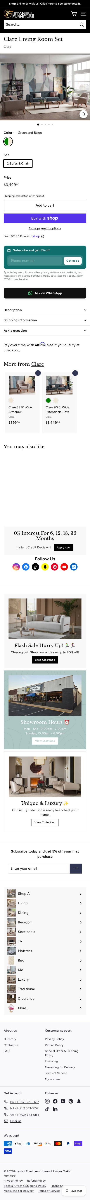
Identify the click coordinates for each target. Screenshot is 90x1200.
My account (53, 1079)
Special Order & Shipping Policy (61, 1053)
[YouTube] (64, 567)
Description (13, 310)
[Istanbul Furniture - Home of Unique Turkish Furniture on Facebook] (55, 1101)
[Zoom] (84, 114)
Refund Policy (54, 1045)
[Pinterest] (54, 567)
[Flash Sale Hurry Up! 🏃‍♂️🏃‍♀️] (45, 618)
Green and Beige (8, 141)
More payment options (45, 228)
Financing (51, 1061)
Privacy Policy (54, 1039)
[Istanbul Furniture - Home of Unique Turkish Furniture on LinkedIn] (55, 1109)
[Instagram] (16, 567)
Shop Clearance (45, 659)
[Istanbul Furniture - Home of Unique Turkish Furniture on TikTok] (47, 1109)
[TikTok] (35, 567)
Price (8, 177)
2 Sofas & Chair (18, 163)
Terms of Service (56, 1073)
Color (23, 133)
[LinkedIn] (74, 567)
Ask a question (15, 331)
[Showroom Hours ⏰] (45, 695)
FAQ (7, 1051)
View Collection (45, 822)
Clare (7, 47)
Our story (10, 1039)
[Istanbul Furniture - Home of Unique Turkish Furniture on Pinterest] (71, 1101)
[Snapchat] (45, 567)
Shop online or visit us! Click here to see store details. (45, 3)
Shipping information (20, 320)
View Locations (45, 740)
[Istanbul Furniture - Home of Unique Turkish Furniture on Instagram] (47, 1101)
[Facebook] (25, 567)
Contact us (11, 1045)
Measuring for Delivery (60, 1067)
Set (6, 155)
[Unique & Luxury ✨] (45, 777)
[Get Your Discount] (76, 869)
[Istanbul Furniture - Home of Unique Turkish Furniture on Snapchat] (78, 1101)
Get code (72, 260)
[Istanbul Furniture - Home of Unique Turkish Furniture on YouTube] (63, 1101)
